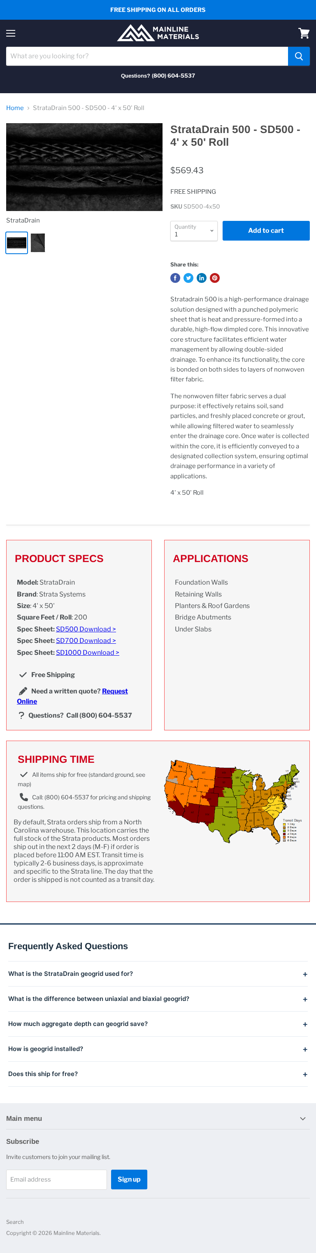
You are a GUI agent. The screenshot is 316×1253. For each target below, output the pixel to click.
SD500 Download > (86, 629)
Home (15, 108)
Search (15, 1222)
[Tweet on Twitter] (188, 278)
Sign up (129, 1179)
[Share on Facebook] (175, 278)
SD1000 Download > (87, 652)
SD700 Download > (86, 641)
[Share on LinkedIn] (202, 278)
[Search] (299, 56)
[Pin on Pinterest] (215, 278)
